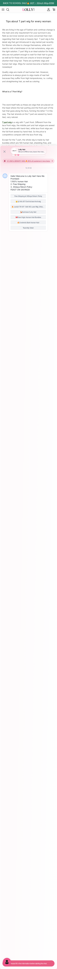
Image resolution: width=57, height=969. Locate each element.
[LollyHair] (28, 9)
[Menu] (3, 10)
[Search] (9, 10)
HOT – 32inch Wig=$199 (41, 3)
